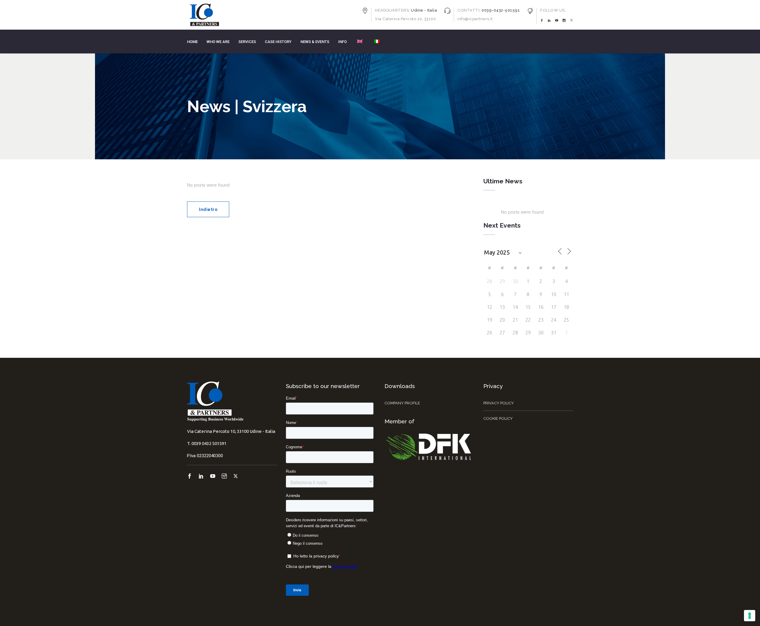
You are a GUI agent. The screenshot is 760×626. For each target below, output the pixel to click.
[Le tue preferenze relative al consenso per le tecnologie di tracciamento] (749, 615)
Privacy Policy (498, 403)
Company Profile (402, 403)
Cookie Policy (498, 418)
